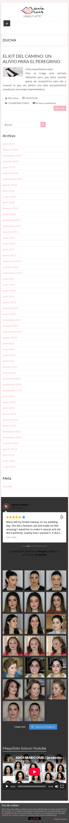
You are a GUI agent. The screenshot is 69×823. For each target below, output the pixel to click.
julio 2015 (8, 343)
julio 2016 (8, 278)
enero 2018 (9, 214)
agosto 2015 (10, 337)
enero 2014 (9, 425)
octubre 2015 (10, 325)
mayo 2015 (9, 355)
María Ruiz (13, 98)
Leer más (59, 108)
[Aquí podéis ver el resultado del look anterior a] (34, 580)
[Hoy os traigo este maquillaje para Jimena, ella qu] (34, 624)
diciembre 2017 (12, 220)
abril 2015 (8, 361)
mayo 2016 (9, 290)
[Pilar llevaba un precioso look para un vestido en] (56, 580)
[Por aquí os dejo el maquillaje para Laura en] (34, 711)
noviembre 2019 (12, 155)
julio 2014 (8, 396)
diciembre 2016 (12, 261)
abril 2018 (8, 202)
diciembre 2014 (12, 378)
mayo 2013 (9, 466)
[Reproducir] (7, 786)
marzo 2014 (9, 413)
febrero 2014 (10, 419)
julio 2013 (8, 454)
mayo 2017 (9, 243)
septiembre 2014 (12, 390)
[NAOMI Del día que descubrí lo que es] (56, 646)
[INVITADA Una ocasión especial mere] (13, 689)
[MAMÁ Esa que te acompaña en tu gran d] (13, 667)
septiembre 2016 (12, 272)
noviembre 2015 (12, 319)
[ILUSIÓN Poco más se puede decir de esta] (34, 667)
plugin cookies (60, 819)
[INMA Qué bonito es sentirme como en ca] (56, 667)
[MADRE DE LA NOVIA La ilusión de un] (34, 689)
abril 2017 (8, 249)
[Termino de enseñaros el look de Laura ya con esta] (13, 711)
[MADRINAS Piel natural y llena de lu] (56, 689)
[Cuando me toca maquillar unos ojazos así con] (13, 602)
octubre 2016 (10, 267)
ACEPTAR (34, 819)
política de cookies (10, 815)
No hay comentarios (45, 103)
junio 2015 (9, 349)
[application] (34, 772)
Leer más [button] (11, 537)
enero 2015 (9, 372)
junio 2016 (9, 284)
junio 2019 (9, 167)
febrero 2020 (10, 149)
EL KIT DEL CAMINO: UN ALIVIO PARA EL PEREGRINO (31, 58)
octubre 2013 (10, 443)
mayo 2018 (9, 196)
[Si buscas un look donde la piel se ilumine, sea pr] (13, 624)
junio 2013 (9, 460)
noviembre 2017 (12, 225)
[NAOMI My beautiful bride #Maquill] (34, 646)
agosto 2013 (10, 449)
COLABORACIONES (18, 103)
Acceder (7, 486)
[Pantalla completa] (62, 786)
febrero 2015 (10, 366)
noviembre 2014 (12, 384)
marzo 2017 (9, 255)
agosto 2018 (10, 184)
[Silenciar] (56, 786)
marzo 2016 (9, 302)
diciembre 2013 (12, 431)
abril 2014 (8, 407)
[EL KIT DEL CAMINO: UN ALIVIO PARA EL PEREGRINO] (13, 68)
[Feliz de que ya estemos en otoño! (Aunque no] (56, 624)
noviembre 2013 (12, 437)
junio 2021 (9, 143)
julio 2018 (8, 190)
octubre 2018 (10, 173)
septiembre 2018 (12, 179)
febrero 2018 (10, 208)
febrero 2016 (10, 308)
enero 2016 (9, 314)
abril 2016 (8, 296)
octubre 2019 (10, 161)
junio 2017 (9, 237)
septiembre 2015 (12, 331)
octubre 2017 (10, 231)
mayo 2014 (9, 402)
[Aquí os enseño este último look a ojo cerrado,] (34, 602)
